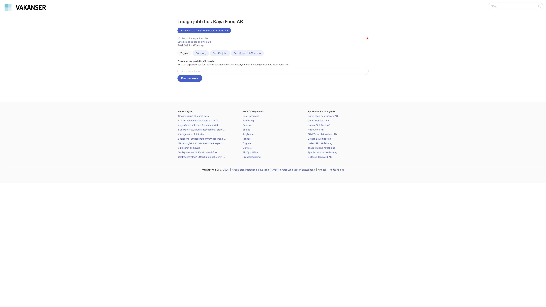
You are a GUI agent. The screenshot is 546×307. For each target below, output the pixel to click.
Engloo (246, 129)
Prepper (247, 138)
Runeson (247, 125)
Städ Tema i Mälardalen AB (322, 134)
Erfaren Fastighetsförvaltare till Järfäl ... (199, 120)
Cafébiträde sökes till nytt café (194, 41)
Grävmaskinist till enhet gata (193, 116)
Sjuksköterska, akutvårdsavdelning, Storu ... (201, 129)
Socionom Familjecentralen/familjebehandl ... (202, 138)
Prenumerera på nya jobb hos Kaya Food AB (204, 30)
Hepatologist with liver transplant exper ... (200, 143)
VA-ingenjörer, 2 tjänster (191, 134)
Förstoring (248, 120)
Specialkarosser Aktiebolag (322, 152)
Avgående (248, 134)
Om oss (322, 169)
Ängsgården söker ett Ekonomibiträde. (199, 125)
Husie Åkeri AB (316, 129)
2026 (226, 169)
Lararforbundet (251, 116)
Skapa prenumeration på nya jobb (250, 169)
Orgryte (247, 143)
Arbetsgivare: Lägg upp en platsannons (293, 169)
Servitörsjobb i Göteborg (247, 53)
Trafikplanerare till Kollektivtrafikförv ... (199, 152)
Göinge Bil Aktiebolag (319, 138)
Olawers (247, 147)
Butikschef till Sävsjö (189, 147)
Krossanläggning (252, 156)
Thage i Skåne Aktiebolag (321, 147)
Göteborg (201, 53)
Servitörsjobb (220, 53)
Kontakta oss (337, 169)
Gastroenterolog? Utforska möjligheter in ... (201, 156)
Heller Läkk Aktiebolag (320, 143)
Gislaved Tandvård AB (320, 156)
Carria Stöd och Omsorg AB (323, 116)
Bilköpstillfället (251, 152)
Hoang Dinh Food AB (319, 125)
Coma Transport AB (318, 120)
